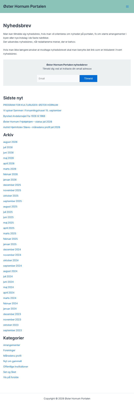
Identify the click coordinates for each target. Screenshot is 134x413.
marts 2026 (9, 168)
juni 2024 (8, 281)
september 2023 (12, 330)
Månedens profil (12, 355)
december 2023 (12, 314)
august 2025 (10, 206)
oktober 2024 (10, 260)
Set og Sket (9, 372)
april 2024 (8, 292)
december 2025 (12, 184)
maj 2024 (8, 287)
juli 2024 (8, 276)
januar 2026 (10, 179)
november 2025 (12, 190)
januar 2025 (10, 244)
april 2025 (8, 228)
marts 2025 (9, 233)
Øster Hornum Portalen (24, 6)
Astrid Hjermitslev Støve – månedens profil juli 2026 (31, 127)
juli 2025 (8, 212)
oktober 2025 (10, 195)
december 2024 (12, 249)
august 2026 (10, 142)
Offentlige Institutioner (15, 366)
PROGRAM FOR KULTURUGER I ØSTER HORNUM (30, 104)
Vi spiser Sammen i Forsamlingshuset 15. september (32, 110)
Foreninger (9, 350)
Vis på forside (10, 377)
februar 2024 (10, 303)
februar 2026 (10, 174)
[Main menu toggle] (127, 6)
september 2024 (12, 265)
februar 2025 (10, 238)
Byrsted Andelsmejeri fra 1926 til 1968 (24, 116)
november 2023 (12, 319)
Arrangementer (11, 345)
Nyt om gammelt (12, 361)
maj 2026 (8, 158)
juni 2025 (8, 217)
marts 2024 (9, 298)
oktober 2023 (10, 324)
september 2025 (12, 201)
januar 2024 (10, 308)
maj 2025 (8, 222)
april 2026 (8, 163)
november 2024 (12, 254)
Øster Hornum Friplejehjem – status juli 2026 (27, 121)
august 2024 (10, 271)
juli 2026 (8, 147)
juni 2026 (8, 152)
